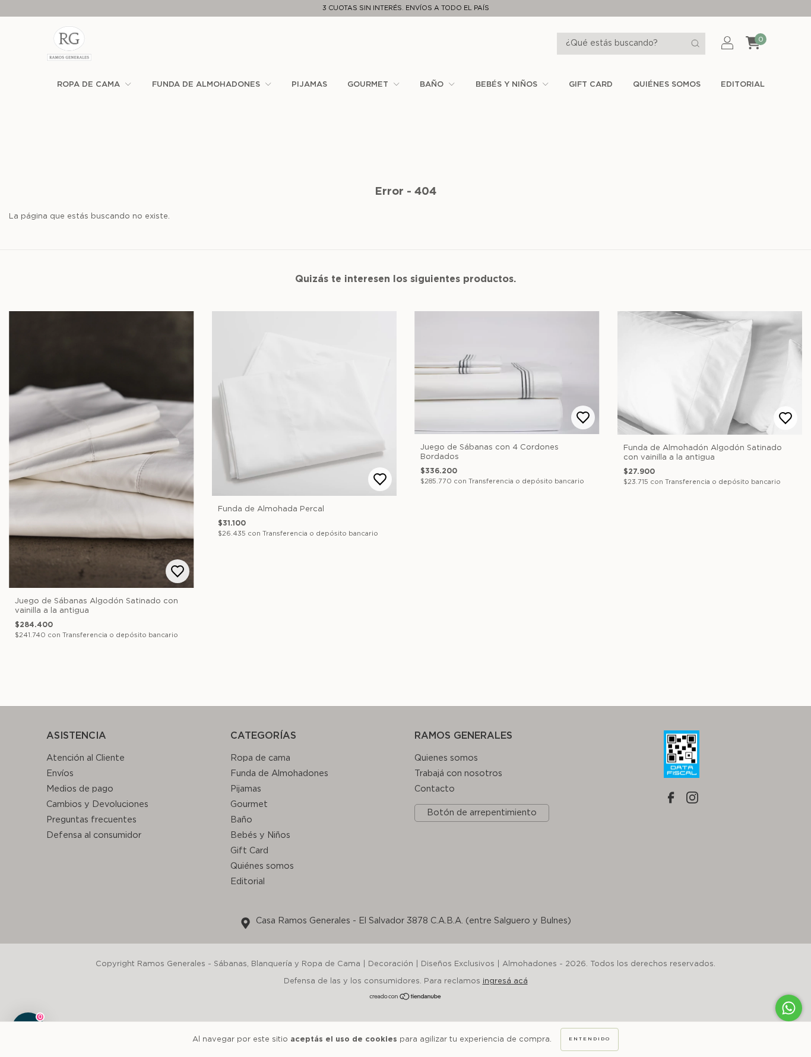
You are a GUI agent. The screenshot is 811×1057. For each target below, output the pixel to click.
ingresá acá (505, 981)
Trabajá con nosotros (458, 773)
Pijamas (309, 84)
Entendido (589, 1039)
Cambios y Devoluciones (97, 804)
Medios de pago (79, 788)
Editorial (743, 84)
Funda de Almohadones (207, 84)
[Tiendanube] (406, 998)
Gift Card (591, 84)
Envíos (60, 773)
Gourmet (369, 84)
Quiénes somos (667, 84)
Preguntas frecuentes (91, 819)
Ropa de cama (89, 84)
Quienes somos (446, 758)
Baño (433, 84)
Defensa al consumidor (93, 835)
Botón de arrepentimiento (482, 812)
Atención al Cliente (85, 758)
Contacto (434, 788)
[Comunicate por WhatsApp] (788, 1008)
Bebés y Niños (508, 84)
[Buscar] (695, 43)
